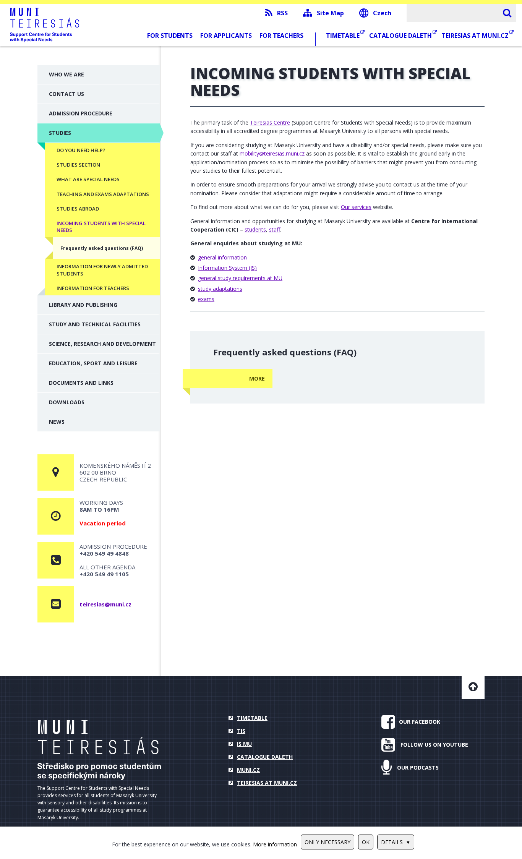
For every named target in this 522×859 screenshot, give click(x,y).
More (257, 378)
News (57, 421)
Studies (60, 132)
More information (275, 844)
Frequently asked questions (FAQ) (101, 248)
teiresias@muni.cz (105, 604)
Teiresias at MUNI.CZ (475, 35)
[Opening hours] (55, 516)
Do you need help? (81, 150)
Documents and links (81, 382)
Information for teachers (93, 288)
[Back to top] (473, 687)
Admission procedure (80, 113)
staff (274, 229)
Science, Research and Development (102, 343)
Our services (356, 207)
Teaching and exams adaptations (103, 194)
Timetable (343, 35)
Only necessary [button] (327, 842)
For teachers (281, 35)
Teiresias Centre (270, 122)
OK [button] (366, 842)
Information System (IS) (227, 267)
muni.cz (248, 769)
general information (222, 257)
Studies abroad (78, 208)
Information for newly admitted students (102, 270)
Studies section (78, 164)
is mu (244, 743)
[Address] (55, 472)
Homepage (99, 750)
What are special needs (88, 179)
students (255, 229)
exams (206, 299)
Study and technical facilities (95, 324)
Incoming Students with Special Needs (101, 226)
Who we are (66, 74)
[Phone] (55, 560)
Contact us (66, 93)
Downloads (66, 402)
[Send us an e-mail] (55, 604)
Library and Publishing (83, 304)
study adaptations (220, 288)
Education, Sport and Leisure (93, 363)
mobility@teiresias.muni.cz (272, 153)
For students (170, 35)
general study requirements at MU (240, 278)
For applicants (226, 35)
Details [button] (392, 842)
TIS (241, 730)
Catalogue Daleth (401, 35)
